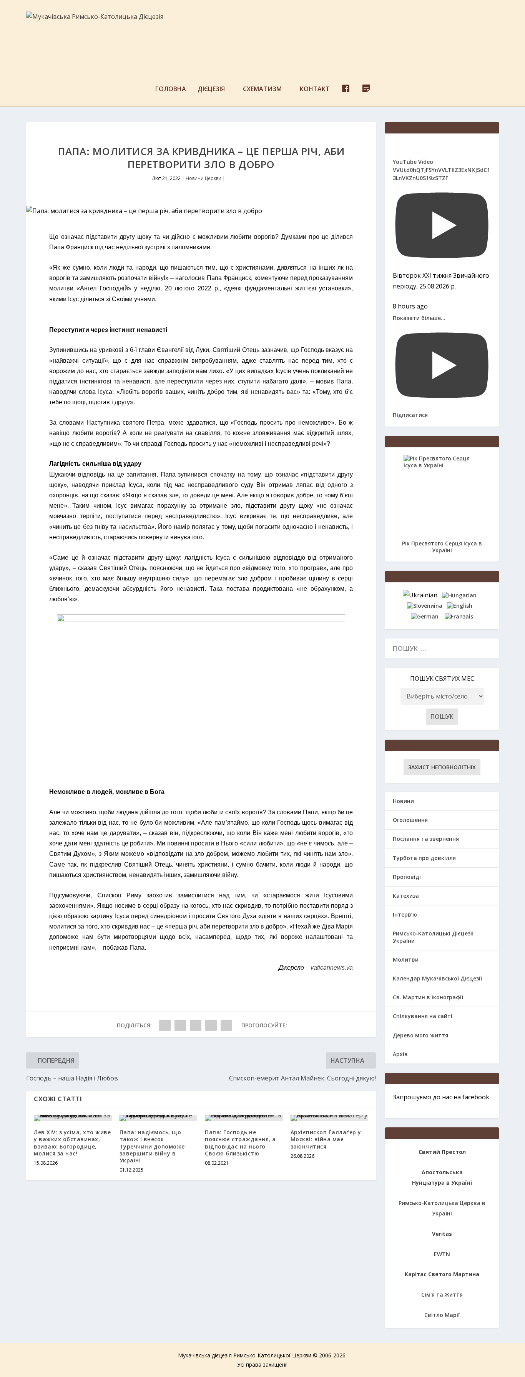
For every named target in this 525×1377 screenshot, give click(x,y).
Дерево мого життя (420, 1035)
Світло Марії (442, 1315)
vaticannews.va (332, 967)
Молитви (406, 959)
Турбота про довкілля (424, 858)
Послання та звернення (426, 838)
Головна (170, 89)
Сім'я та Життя (442, 1294)
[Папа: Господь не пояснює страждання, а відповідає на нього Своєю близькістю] (244, 1118)
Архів (400, 1054)
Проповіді (407, 876)
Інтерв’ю (405, 914)
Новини (403, 801)
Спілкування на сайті (422, 1016)
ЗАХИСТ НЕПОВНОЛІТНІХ (442, 767)
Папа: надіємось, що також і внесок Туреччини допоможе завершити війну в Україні (152, 1146)
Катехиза (406, 895)
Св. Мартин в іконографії (428, 997)
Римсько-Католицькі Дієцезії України (433, 937)
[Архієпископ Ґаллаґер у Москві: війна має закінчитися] (330, 1118)
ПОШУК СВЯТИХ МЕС (442, 678)
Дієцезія (211, 89)
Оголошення (410, 820)
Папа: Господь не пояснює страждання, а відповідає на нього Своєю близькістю (240, 1143)
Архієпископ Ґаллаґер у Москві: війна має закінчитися (326, 1139)
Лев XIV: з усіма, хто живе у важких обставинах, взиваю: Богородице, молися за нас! (72, 1143)
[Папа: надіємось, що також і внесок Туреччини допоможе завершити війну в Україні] (159, 1118)
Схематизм (262, 89)
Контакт (315, 89)
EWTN (442, 1254)
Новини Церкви (203, 178)
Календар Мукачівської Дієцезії (437, 978)
